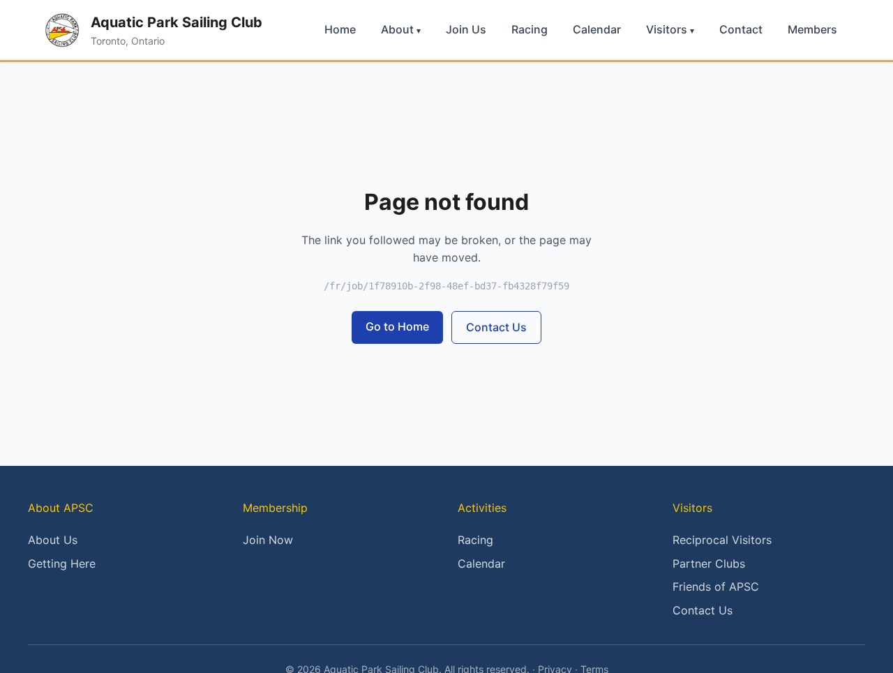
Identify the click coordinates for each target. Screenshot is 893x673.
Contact (741, 29)
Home (340, 29)
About (401, 29)
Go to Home (397, 326)
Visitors (670, 29)
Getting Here (62, 563)
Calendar (597, 29)
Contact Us (496, 327)
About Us (52, 540)
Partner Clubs (709, 563)
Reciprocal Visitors (722, 540)
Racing (529, 29)
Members (812, 29)
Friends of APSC (716, 586)
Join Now (268, 540)
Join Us (466, 29)
